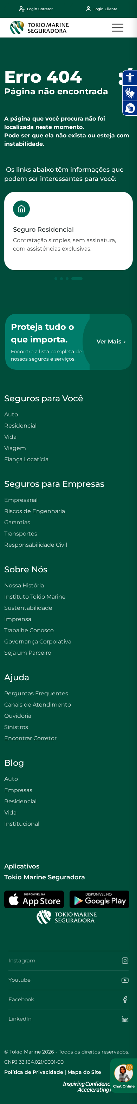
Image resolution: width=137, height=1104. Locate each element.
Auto (11, 414)
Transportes (20, 533)
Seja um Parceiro (27, 652)
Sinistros (16, 727)
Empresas (18, 790)
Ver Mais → (111, 341)
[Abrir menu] (118, 28)
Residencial (20, 425)
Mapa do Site (84, 1072)
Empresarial (21, 500)
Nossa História (24, 585)
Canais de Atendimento (37, 704)
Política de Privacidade (33, 1072)
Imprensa (17, 619)
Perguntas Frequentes (36, 693)
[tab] (55, 278)
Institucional (21, 823)
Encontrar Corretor (30, 738)
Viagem (15, 448)
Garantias (17, 522)
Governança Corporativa (37, 641)
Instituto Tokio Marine (35, 596)
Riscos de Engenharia (34, 511)
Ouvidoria (17, 716)
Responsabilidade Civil (35, 544)
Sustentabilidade (28, 608)
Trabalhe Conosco (29, 630)
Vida (10, 437)
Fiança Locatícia (26, 459)
